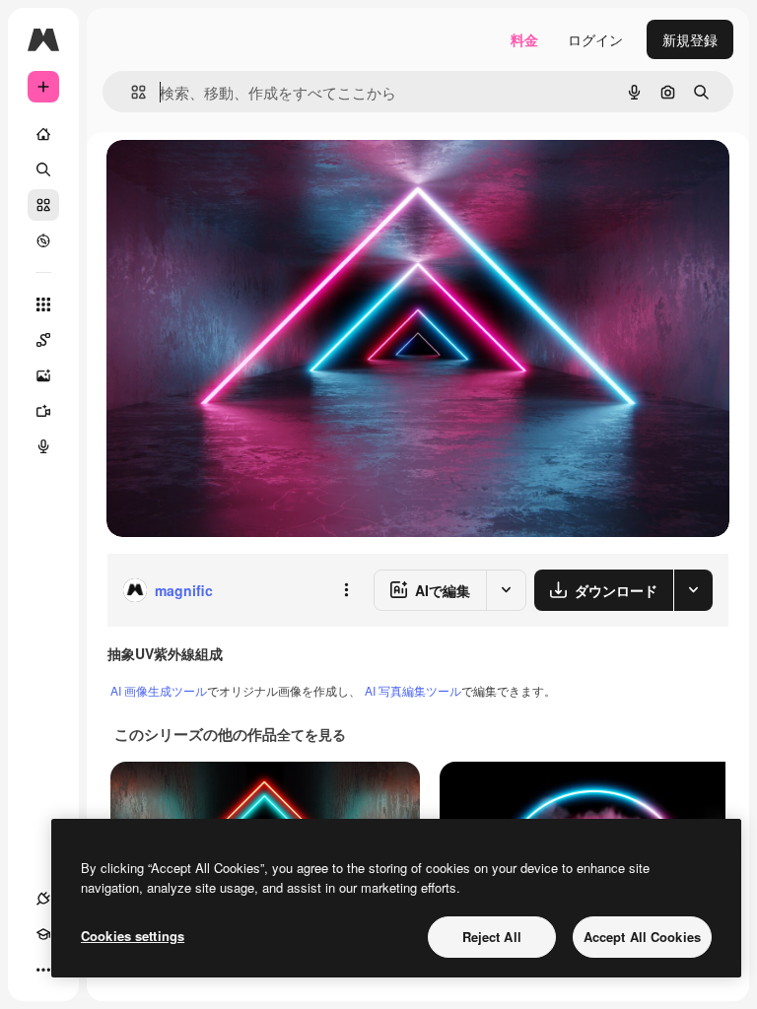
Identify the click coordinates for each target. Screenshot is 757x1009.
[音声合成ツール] (43, 446)
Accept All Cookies (642, 936)
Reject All (491, 936)
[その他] (43, 969)
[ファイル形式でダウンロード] (693, 590)
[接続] (43, 898)
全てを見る (311, 734)
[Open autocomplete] (130, 92)
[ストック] (43, 205)
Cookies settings (132, 935)
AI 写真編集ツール (413, 690)
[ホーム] (43, 134)
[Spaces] (43, 340)
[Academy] (43, 934)
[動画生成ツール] (43, 411)
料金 (524, 39)
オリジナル (242, 177)
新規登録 (690, 39)
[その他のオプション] (346, 590)
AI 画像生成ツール (158, 690)
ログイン (595, 39)
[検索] (43, 169)
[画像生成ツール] (43, 375)
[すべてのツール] (43, 304)
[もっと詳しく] (43, 240)
